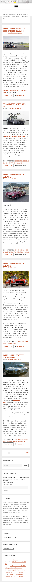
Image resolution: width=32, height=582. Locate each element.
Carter (20, 33)
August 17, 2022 (12, 108)
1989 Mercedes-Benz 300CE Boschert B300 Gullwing (14, 29)
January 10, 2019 (12, 359)
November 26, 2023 (12, 33)
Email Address (7, 484)
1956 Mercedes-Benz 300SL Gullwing (14, 175)
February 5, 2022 (12, 179)
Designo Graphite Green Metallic (14, 136)
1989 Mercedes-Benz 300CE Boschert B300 (15, 92)
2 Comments (20, 95)
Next (26, 453)
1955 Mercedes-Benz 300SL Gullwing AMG (14, 356)
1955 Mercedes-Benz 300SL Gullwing (14, 264)
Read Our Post (8, 96)
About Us (15, 560)
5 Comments (20, 346)
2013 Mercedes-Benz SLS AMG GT (15, 105)
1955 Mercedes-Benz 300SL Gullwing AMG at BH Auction (15, 440)
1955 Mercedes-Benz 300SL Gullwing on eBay (15, 343)
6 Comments (20, 444)
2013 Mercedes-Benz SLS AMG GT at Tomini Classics (16, 162)
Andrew (19, 108)
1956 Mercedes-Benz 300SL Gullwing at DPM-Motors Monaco (16, 251)
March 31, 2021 (11, 268)
